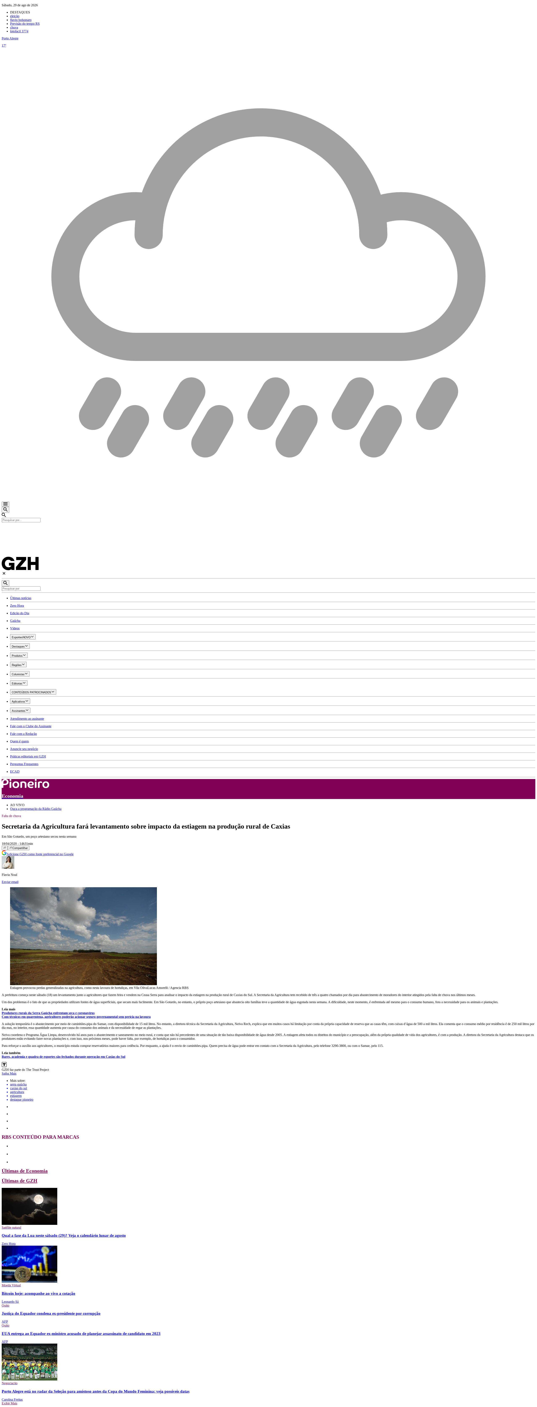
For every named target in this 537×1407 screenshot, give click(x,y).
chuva (14, 27)
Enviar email (10, 882)
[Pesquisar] (5, 583)
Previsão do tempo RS (25, 23)
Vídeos (15, 628)
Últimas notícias (20, 598)
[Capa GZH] (268, 529)
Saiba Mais (9, 1073)
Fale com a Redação (23, 734)
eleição (14, 16)
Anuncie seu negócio (24, 749)
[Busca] (5, 510)
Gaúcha (15, 621)
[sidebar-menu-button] (5, 504)
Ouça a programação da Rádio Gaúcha (35, 809)
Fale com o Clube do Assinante (30, 726)
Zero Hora (17, 605)
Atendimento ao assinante (27, 718)
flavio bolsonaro (20, 20)
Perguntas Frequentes (24, 764)
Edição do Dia (19, 613)
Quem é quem (19, 741)
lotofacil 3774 (19, 31)
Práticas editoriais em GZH (28, 756)
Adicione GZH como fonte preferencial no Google (40, 854)
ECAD (15, 771)
